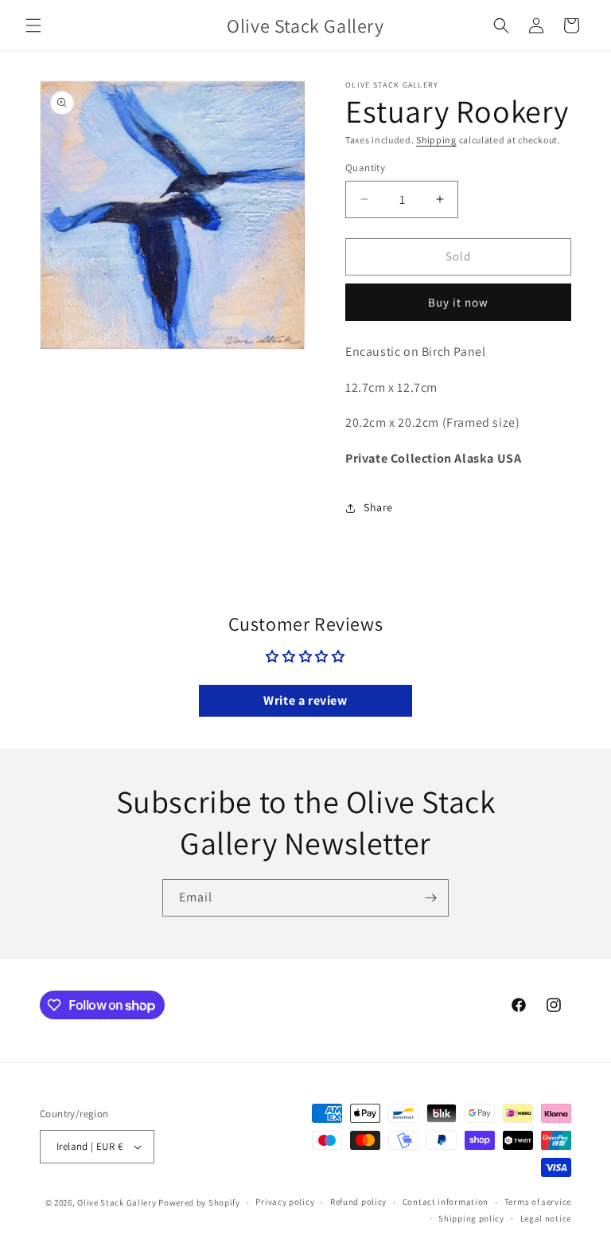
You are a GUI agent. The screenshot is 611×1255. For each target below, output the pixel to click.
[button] (33, 25)
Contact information (445, 1201)
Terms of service (537, 1201)
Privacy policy (284, 1201)
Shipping (436, 140)
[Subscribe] (430, 898)
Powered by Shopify (199, 1202)
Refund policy (358, 1201)
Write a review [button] (305, 700)
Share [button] (378, 507)
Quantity (365, 167)
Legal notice (545, 1218)
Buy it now (458, 302)
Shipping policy (471, 1218)
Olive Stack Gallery (116, 1202)
